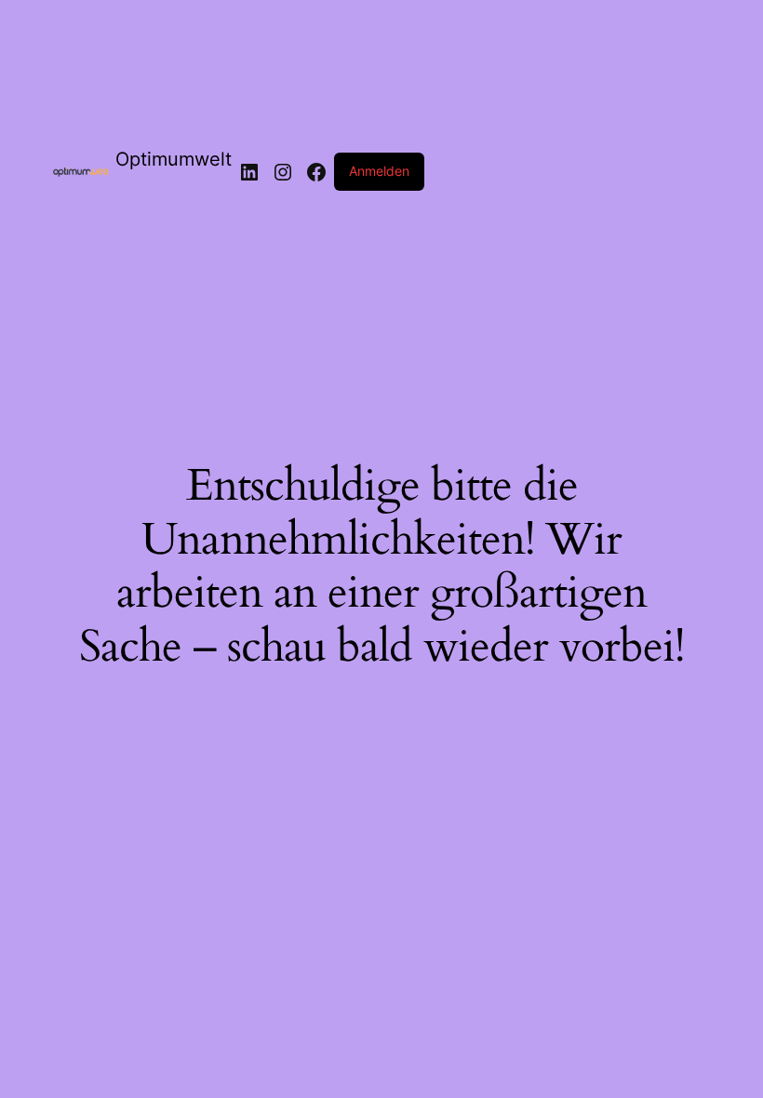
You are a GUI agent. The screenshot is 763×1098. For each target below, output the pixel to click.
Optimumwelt (173, 159)
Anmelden (379, 171)
